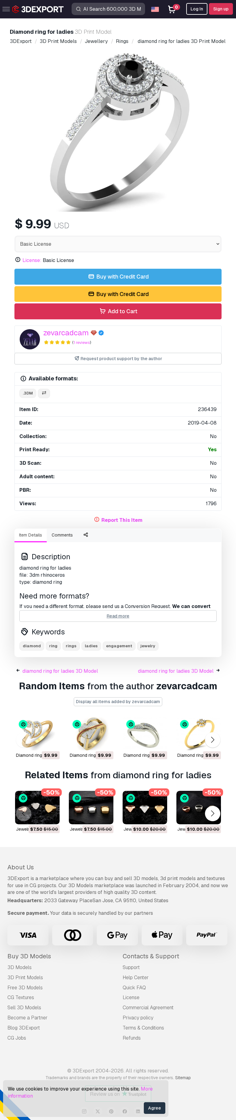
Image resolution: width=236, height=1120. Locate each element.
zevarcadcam (66, 332)
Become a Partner (27, 1017)
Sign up (221, 9)
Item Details (30, 535)
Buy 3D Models (29, 956)
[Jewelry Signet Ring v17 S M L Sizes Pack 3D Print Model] (145, 807)
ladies (91, 646)
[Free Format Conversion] (44, 393)
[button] (212, 739)
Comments (62, 535)
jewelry (147, 646)
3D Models (19, 967)
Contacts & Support (151, 956)
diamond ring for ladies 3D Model (60, 671)
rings (71, 646)
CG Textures (20, 997)
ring (53, 646)
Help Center (136, 977)
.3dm (28, 393)
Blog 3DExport (23, 1028)
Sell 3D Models (24, 1007)
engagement (119, 646)
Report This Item (122, 520)
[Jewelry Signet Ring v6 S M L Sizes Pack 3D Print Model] (37, 807)
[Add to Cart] (38, 742)
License (131, 997)
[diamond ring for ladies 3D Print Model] (37, 733)
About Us (20, 867)
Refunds (132, 1038)
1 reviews (81, 342)
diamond (32, 646)
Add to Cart (122, 311)
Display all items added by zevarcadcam (118, 701)
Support (131, 967)
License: (31, 260)
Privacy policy (138, 1017)
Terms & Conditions (143, 1028)
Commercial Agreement (148, 1007)
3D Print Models (25, 977)
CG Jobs (16, 1038)
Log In (197, 9)
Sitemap (183, 1077)
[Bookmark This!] (50, 742)
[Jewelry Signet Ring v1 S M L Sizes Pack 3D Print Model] (198, 807)
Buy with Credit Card (122, 276)
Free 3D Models (25, 987)
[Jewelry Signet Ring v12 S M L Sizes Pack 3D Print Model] (91, 807)
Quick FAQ (134, 987)
